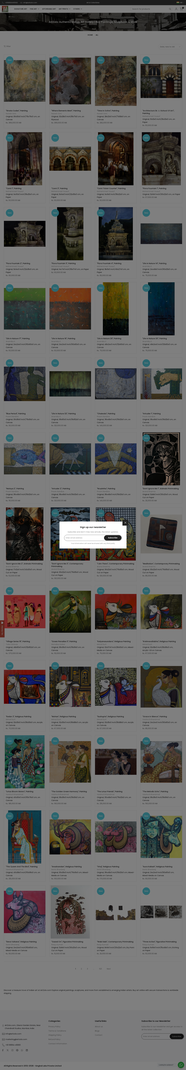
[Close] (125, 523)
